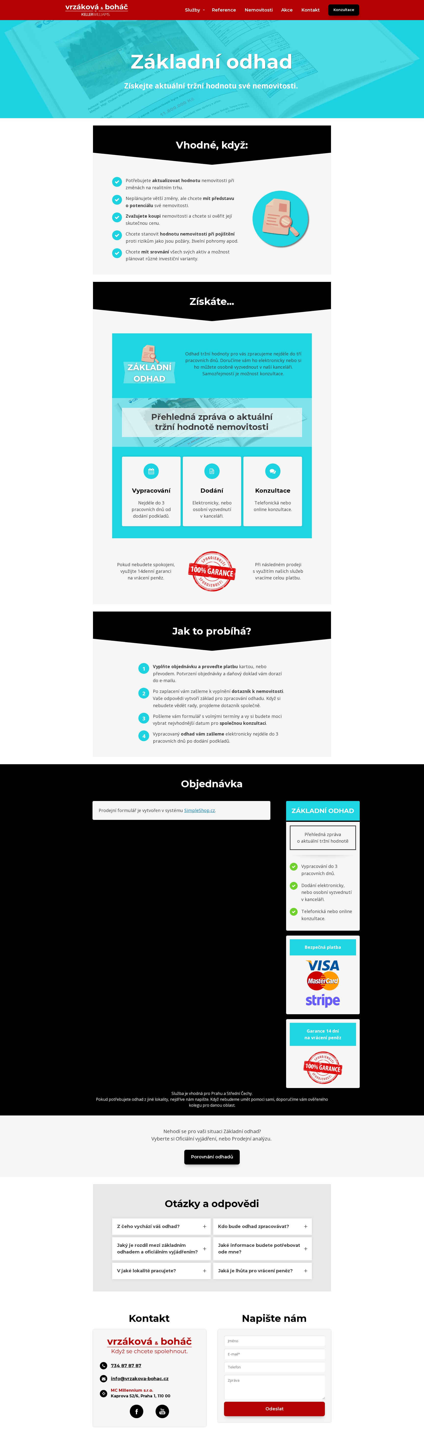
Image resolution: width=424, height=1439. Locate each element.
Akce (287, 10)
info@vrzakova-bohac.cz (140, 1378)
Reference (224, 10)
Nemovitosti (259, 10)
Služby (192, 10)
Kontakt (310, 10)
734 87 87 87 (126, 1365)
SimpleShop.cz (199, 810)
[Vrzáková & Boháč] (97, 10)
